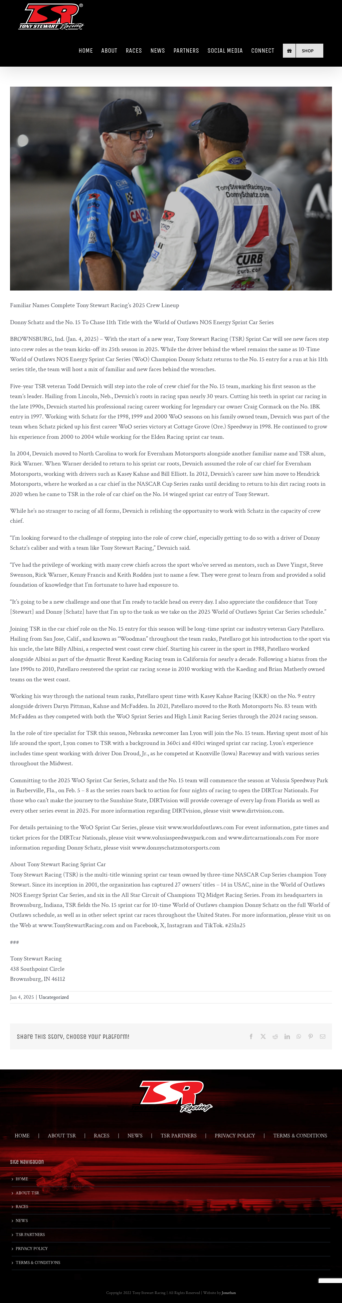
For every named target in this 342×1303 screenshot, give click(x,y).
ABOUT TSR (62, 1135)
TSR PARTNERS (179, 1135)
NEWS (135, 1135)
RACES (102, 1135)
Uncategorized (54, 997)
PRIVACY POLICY (235, 1135)
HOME (22, 1135)
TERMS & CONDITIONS (300, 1135)
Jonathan (229, 1292)
